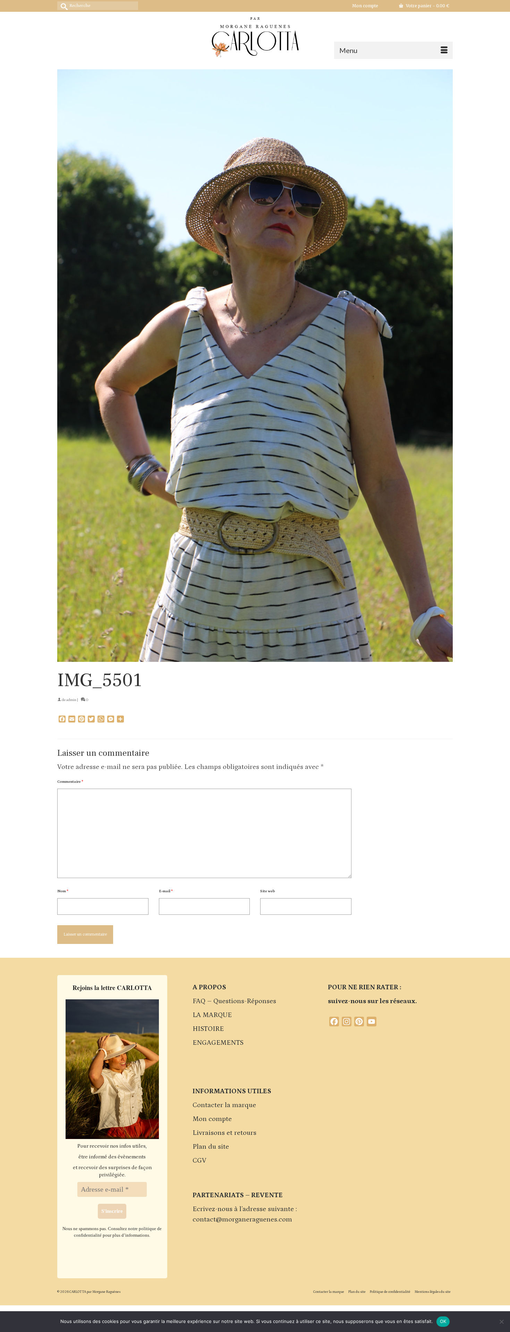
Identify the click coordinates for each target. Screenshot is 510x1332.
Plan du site (211, 1146)
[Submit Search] (62, 5)
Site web (267, 891)
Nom (62, 891)
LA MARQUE (212, 1015)
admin (71, 700)
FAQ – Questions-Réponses (234, 1001)
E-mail (166, 891)
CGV (199, 1160)
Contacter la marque (224, 1105)
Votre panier (427, 5)
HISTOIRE (208, 1029)
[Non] (501, 1321)
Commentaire (70, 782)
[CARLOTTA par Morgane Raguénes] (255, 36)
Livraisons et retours (224, 1133)
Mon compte (212, 1119)
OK (443, 1321)
